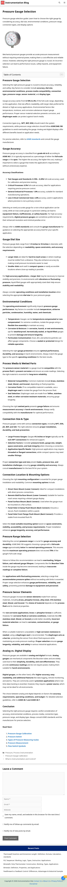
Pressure (9, 752)
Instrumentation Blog (17, 2)
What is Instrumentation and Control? (20, 759)
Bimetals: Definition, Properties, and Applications (21, 868)
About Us (46, 881)
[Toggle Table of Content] (61, 74)
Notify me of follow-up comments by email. (21, 824)
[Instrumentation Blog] (2, 2)
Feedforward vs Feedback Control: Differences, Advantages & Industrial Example (33, 871)
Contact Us (38, 881)
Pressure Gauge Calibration (16, 756)
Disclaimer (33, 884)
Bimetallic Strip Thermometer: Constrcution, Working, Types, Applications (30, 864)
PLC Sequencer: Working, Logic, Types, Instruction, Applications (27, 860)
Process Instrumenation (23, 752)
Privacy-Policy (56, 881)
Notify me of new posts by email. (17, 831)
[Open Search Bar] (59, 2)
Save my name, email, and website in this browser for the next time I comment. (32, 816)
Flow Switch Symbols (17, 746)
